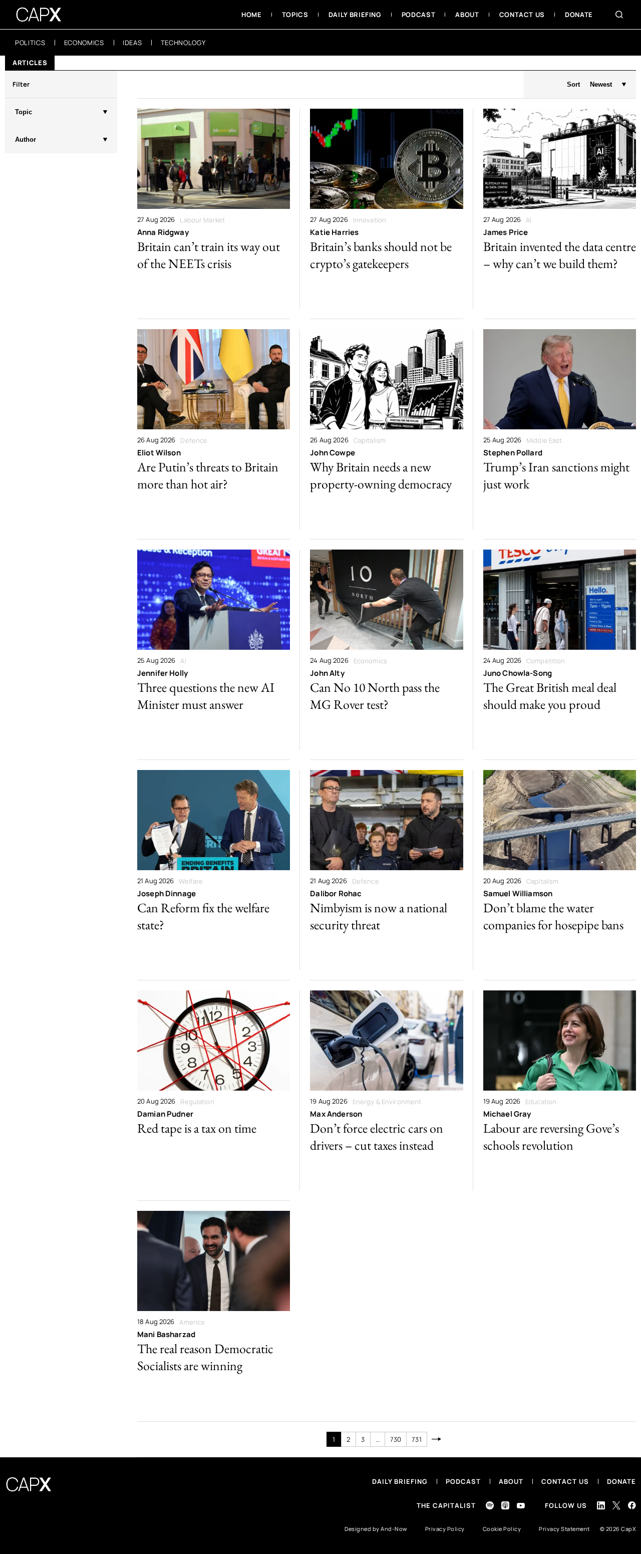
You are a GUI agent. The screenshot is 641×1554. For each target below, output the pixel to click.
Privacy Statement (564, 1528)
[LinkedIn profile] (601, 1505)
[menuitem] (251, 14)
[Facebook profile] (632, 1505)
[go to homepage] (39, 15)
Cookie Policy (502, 1528)
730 (395, 1439)
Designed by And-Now (376, 1528)
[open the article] (213, 209)
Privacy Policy (445, 1528)
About (511, 1481)
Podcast (463, 1481)
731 (416, 1439)
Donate (621, 1481)
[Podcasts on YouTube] (521, 1505)
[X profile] (616, 1505)
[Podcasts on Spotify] (490, 1505)
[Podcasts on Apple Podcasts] (505, 1505)
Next (437, 1439)
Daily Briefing (400, 1481)
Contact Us (565, 1481)
